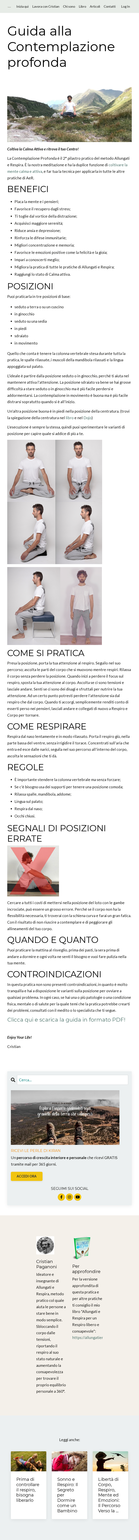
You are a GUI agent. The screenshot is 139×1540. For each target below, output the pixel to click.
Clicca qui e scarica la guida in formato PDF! (66, 1019)
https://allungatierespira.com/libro (101, 1337)
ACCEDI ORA (27, 1176)
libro (70, 417)
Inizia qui (22, 6)
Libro (82, 6)
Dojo (87, 417)
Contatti (110, 6)
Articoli (95, 6)
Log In (125, 6)
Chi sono (69, 6)
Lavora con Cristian (45, 6)
